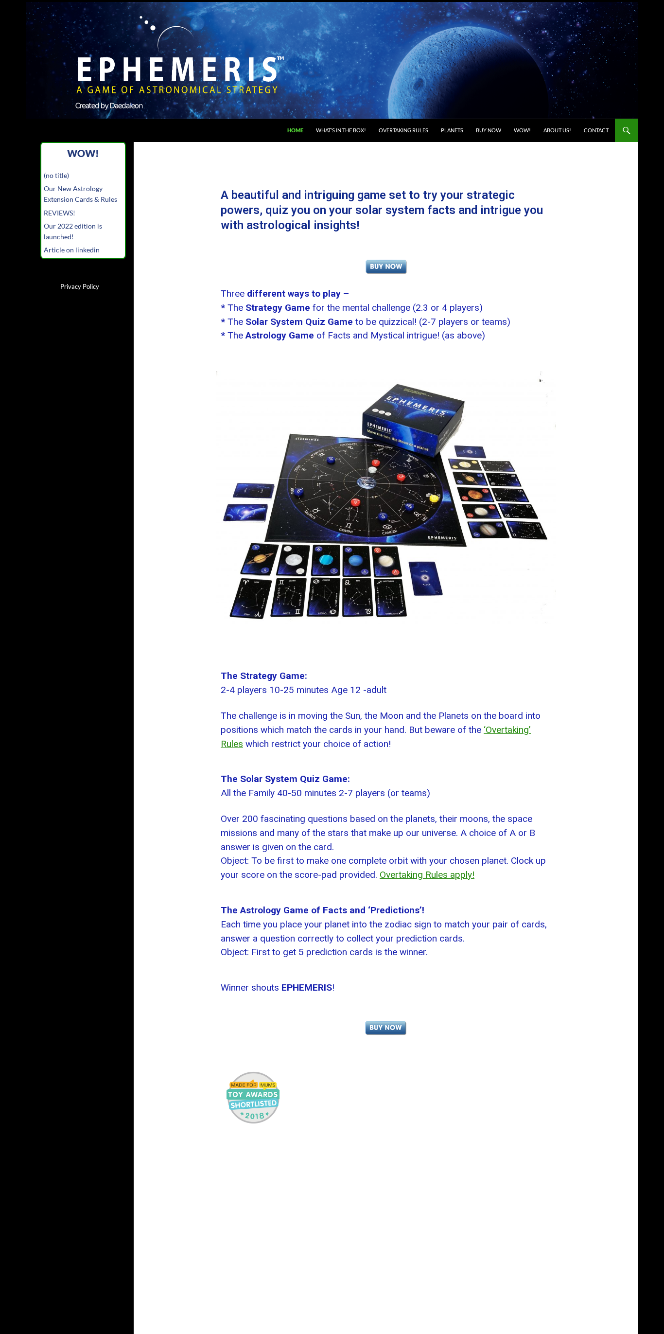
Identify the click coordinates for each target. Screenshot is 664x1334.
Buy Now (488, 130)
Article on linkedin (72, 250)
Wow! (522, 130)
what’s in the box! (341, 130)
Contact (596, 130)
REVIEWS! (59, 213)
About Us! (557, 130)
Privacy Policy (79, 286)
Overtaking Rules (403, 130)
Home (295, 130)
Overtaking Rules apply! (427, 874)
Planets (452, 130)
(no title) (56, 175)
